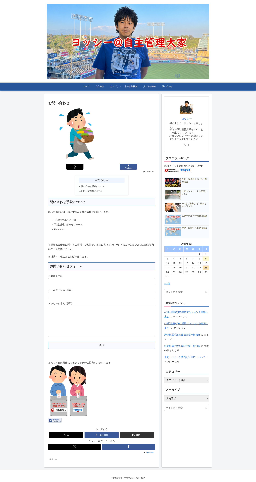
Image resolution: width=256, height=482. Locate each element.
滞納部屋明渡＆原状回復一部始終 (182, 334)
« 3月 (167, 283)
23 (206, 267)
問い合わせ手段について (93, 186)
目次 (97, 180)
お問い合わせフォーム (92, 190)
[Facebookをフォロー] (128, 447)
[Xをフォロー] (74, 447)
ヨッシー (186, 118)
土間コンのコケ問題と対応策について (184, 357)
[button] (137, 435)
